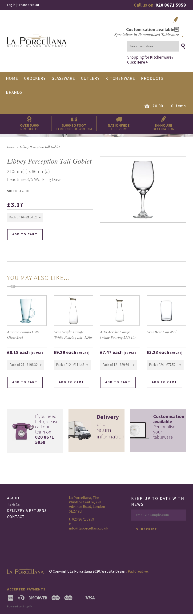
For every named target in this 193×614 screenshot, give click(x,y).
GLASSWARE (63, 78)
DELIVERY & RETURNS (27, 510)
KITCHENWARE (120, 78)
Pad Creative (138, 571)
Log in (11, 5)
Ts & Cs (13, 504)
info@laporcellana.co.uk (88, 528)
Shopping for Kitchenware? (150, 60)
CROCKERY (35, 78)
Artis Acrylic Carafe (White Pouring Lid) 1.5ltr (73, 334)
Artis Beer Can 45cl (161, 331)
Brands (14, 92)
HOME (12, 78)
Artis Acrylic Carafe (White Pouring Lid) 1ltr (118, 334)
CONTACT (16, 516)
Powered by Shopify (19, 606)
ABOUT (13, 498)
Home (11, 146)
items (169, 106)
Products (152, 78)
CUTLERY (90, 78)
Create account (28, 5)
